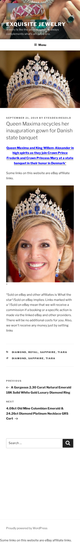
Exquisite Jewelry (36, 24)
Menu (42, 45)
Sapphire (48, 352)
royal (33, 352)
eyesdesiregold (57, 117)
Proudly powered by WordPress (26, 528)
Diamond (19, 352)
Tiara (62, 352)
